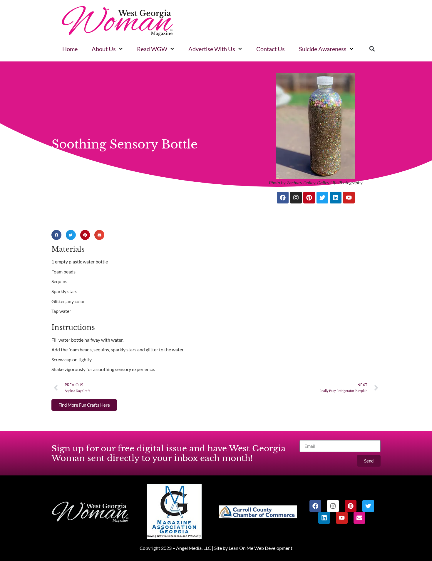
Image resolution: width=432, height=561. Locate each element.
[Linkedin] (335, 197)
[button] (372, 49)
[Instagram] (296, 197)
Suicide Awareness (322, 48)
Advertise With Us (211, 48)
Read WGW (152, 48)
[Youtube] (349, 197)
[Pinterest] (309, 197)
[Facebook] (283, 197)
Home (70, 48)
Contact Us (270, 48)
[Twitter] (322, 197)
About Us (104, 48)
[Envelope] (359, 518)
